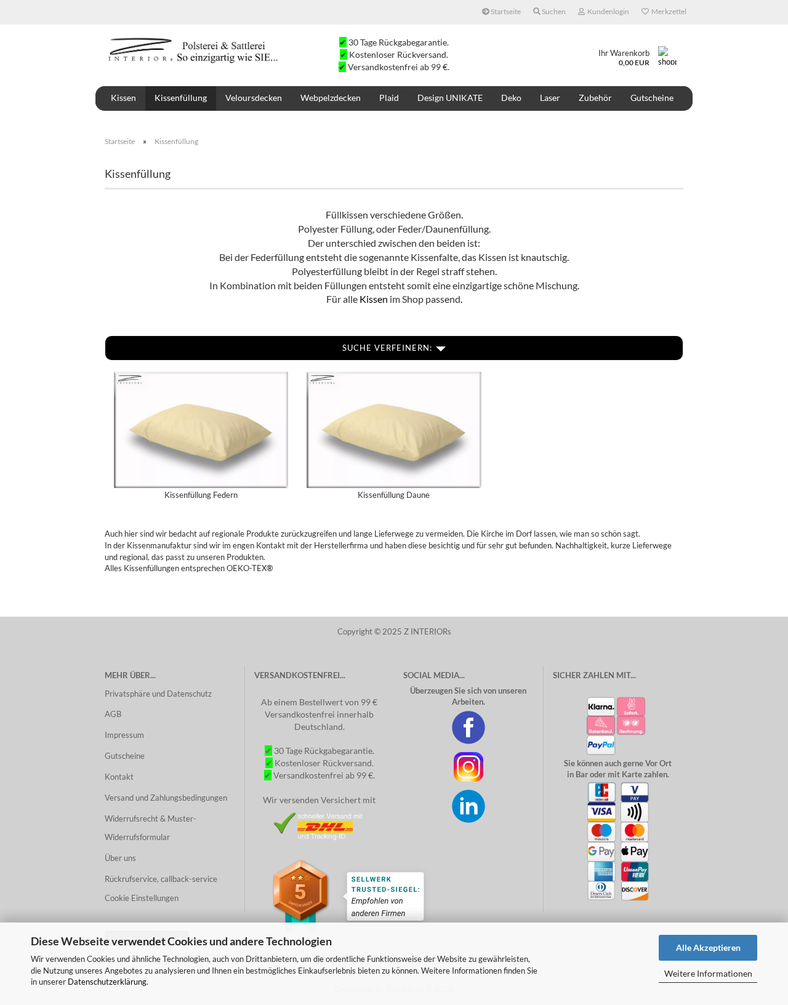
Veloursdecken (253, 97)
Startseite (505, 11)
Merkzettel (667, 11)
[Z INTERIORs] (195, 49)
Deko (511, 97)
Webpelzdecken (330, 97)
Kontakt (119, 777)
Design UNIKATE (450, 97)
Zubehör (595, 97)
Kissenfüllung (181, 97)
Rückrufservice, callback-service (161, 879)
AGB (113, 714)
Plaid (389, 97)
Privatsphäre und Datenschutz (158, 694)
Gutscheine (651, 97)
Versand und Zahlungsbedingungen (166, 798)
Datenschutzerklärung (107, 982)
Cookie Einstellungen (142, 898)
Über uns (120, 858)
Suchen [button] (553, 11)
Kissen (123, 97)
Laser (550, 97)
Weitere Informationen (708, 973)
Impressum (124, 735)
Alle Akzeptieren (708, 947)
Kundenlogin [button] (607, 11)
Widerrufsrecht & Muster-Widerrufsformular (150, 828)
